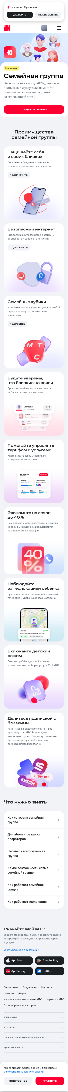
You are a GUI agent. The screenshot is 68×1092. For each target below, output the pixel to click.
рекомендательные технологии (24, 1072)
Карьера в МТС (55, 999)
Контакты (46, 987)
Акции (22, 993)
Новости (9, 993)
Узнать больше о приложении (21, 950)
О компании (11, 987)
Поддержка (29, 987)
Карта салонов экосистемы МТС (23, 999)
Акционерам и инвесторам (20, 1005)
